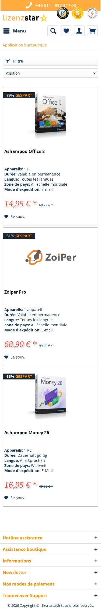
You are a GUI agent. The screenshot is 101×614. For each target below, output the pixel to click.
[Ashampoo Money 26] (50, 398)
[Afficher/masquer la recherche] (52, 30)
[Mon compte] (79, 30)
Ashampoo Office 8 (24, 151)
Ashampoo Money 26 (26, 433)
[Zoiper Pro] (50, 257)
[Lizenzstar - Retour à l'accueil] (25, 18)
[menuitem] (14, 30)
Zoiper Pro (15, 292)
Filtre (17, 61)
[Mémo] (66, 30)
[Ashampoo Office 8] (50, 116)
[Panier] (92, 30)
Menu (19, 31)
